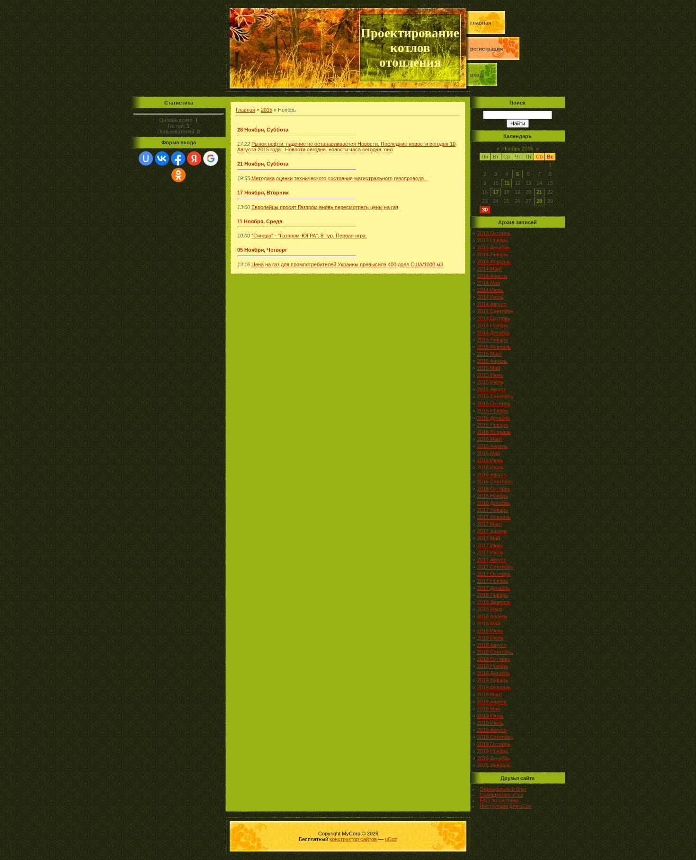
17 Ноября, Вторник (263, 192)
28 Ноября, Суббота (262, 129)
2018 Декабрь (493, 673)
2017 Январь (492, 510)
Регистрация (486, 49)
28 (539, 201)
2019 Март (489, 694)
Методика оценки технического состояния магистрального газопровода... (339, 178)
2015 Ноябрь (492, 410)
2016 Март (489, 439)
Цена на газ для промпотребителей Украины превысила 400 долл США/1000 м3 (347, 264)
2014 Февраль (494, 261)
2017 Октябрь (493, 574)
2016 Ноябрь (492, 496)
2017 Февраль (494, 517)
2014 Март (489, 269)
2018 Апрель (492, 616)
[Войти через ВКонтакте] (162, 158)
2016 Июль (490, 467)
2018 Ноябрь (492, 666)
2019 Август (491, 730)
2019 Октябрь (493, 744)
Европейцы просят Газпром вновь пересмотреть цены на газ (324, 207)
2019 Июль (490, 723)
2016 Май (488, 453)
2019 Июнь (490, 716)
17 (496, 192)
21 (539, 192)
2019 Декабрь (493, 758)
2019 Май (488, 708)
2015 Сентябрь (495, 396)
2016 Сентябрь (495, 481)
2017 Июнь (490, 545)
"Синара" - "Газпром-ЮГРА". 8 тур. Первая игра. (309, 235)
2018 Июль (490, 638)
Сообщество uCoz (502, 795)
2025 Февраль (494, 765)
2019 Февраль (494, 687)
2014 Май (488, 283)
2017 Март (489, 524)
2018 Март (489, 609)
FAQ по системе (499, 800)
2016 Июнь (490, 460)
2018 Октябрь (493, 659)
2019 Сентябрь (495, 737)
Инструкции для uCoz (506, 806)
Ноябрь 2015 (517, 148)
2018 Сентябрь (495, 652)
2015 (266, 110)
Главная (480, 23)
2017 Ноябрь (492, 581)
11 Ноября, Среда (259, 221)
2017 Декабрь (493, 588)
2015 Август (491, 389)
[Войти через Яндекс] (194, 158)
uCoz (391, 839)
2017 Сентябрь (495, 567)
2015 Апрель (492, 361)
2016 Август (491, 474)
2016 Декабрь (493, 503)
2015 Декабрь (493, 418)
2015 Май (488, 368)
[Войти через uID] (146, 158)
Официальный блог (503, 789)
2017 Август (491, 559)
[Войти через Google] (210, 158)
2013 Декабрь (493, 247)
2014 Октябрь (493, 318)
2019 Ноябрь (492, 751)
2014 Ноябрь (492, 325)
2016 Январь (492, 425)
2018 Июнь (490, 630)
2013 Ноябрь (492, 240)
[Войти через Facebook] (178, 158)
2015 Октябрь (493, 403)
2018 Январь (492, 595)
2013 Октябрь (493, 233)
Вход (476, 75)
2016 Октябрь (493, 488)
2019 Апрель (492, 701)
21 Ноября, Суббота (262, 164)
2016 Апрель (492, 446)
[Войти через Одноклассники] (178, 175)
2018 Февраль (494, 602)
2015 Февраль (494, 347)
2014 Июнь (490, 290)
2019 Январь (492, 680)
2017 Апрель (492, 531)
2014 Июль (490, 297)
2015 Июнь (490, 375)
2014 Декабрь (493, 332)
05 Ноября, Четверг (262, 250)
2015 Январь (492, 339)
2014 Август (491, 304)
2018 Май (488, 623)
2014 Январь (492, 254)
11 (506, 183)
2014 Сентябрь (495, 311)
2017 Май (488, 538)
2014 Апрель (492, 276)
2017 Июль (490, 552)
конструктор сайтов (353, 839)
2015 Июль (490, 382)
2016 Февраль (494, 432)
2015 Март (489, 354)
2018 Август (491, 645)
